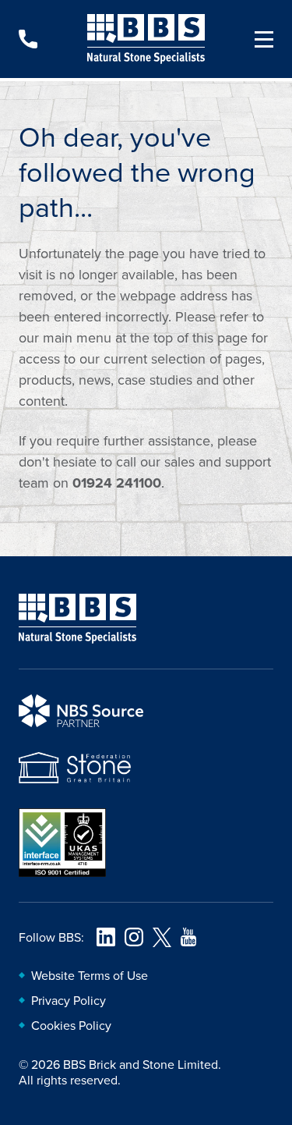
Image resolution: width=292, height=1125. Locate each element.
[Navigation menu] (257, 39)
